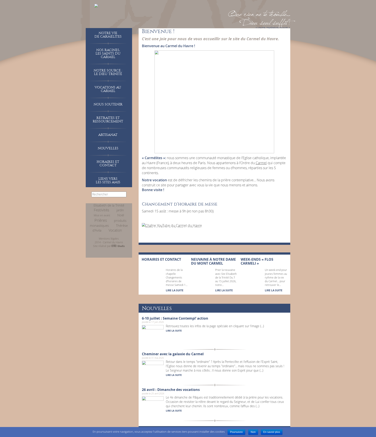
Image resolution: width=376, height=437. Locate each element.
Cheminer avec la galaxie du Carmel (173, 354)
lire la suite (174, 330)
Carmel (261, 162)
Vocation (115, 230)
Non (253, 432)
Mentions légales (109, 238)
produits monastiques (108, 223)
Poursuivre (236, 432)
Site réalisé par (102, 246)
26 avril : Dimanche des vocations (171, 389)
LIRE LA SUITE (174, 290)
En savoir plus (271, 432)
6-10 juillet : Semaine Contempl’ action (175, 318)
